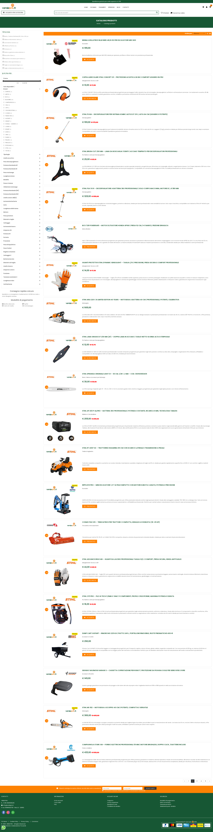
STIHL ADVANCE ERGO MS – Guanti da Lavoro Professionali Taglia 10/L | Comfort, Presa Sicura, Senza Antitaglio (131, 559)
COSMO (7, 113)
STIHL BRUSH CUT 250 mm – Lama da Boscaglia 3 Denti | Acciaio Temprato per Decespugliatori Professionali (129, 151)
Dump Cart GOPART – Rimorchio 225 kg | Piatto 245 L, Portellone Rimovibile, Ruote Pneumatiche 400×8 (127, 633)
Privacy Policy (25, 821)
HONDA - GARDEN (10, 124)
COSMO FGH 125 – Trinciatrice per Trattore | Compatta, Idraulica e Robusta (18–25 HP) (121, 522)
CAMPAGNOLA (9, 102)
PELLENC (7, 140)
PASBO (7, 137)
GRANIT (7, 121)
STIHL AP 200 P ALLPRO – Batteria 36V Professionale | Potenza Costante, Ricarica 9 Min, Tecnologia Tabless (129, 411)
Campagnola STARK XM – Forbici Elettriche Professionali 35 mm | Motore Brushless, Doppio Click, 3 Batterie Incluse (134, 744)
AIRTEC (7, 94)
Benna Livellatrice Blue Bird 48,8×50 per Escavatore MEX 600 (109, 40)
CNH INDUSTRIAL (10, 110)
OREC (7, 134)
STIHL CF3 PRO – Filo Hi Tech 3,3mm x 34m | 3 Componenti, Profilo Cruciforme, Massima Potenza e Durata (128, 596)
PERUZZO (8, 142)
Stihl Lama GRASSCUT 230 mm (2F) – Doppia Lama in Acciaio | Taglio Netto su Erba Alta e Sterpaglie (126, 337)
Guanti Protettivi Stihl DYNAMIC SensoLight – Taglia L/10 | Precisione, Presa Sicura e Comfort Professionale (130, 262)
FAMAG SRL (8, 116)
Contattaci (35, 821)
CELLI (6, 105)
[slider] (3, 81)
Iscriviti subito (150, 788)
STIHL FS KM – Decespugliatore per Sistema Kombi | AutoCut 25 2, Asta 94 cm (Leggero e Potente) (125, 114)
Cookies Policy (14, 821)
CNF (6, 108)
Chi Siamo (4, 821)
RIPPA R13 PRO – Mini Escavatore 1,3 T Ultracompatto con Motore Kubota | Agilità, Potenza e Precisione (128, 485)
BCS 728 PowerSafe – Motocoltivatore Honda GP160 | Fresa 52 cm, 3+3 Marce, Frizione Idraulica (125, 225)
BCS (6, 97)
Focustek (23, 826)
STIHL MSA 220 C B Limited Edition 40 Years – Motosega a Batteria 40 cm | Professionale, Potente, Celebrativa (130, 299)
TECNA (7, 151)
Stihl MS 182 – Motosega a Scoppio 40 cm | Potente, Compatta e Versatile (115, 707)
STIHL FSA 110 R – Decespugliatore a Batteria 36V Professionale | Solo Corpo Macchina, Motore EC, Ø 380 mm (130, 188)
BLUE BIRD (8, 99)
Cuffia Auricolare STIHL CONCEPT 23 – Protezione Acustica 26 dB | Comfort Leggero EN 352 (122, 77)
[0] (210, 7)
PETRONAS (8, 145)
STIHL (6, 148)
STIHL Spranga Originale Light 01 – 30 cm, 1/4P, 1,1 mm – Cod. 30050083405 (114, 374)
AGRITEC (7, 91)
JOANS (7, 126)
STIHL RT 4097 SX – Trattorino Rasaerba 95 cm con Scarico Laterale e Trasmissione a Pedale (123, 448)
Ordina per (188, 33)
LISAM (7, 132)
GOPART (7, 118)
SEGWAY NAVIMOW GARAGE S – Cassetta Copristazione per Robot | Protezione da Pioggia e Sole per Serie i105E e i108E (133, 670)
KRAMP (7, 129)
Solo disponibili (8, 87)
